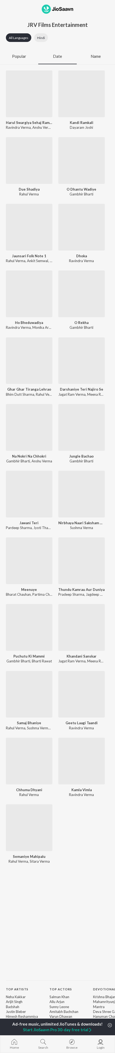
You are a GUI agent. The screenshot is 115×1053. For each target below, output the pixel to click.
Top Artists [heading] (17, 989)
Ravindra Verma (18, 127)
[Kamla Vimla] (81, 761)
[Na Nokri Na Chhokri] (29, 427)
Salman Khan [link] (59, 997)
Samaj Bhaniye (29, 723)
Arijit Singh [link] (14, 1002)
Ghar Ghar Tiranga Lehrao (29, 389)
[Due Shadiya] (29, 160)
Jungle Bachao (81, 456)
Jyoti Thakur (43, 528)
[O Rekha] (81, 293)
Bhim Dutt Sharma (20, 394)
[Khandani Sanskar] (81, 627)
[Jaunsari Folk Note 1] (29, 227)
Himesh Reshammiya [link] (22, 1016)
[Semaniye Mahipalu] (29, 827)
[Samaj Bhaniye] (29, 694)
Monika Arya (42, 327)
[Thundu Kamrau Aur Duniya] (81, 560)
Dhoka (81, 256)
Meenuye (29, 589)
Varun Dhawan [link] (60, 1016)
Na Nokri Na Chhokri (29, 456)
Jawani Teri (29, 523)
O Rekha (81, 322)
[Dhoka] (81, 227)
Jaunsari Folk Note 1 (29, 256)
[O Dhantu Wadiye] (81, 160)
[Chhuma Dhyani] (29, 761)
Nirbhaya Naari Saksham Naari (81, 523)
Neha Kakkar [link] (16, 997)
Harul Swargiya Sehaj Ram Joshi (29, 122)
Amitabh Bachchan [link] (63, 1011)
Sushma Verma (81, 528)
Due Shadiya (29, 189)
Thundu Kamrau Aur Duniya (81, 589)
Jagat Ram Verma (72, 394)
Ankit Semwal (37, 261)
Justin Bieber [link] (16, 1011)
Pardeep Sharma (19, 528)
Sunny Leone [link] (59, 1007)
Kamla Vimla (81, 790)
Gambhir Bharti (81, 194)
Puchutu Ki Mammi (29, 656)
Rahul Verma (29, 194)
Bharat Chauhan (18, 594)
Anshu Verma (42, 127)
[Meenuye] (29, 560)
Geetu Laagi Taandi (82, 723)
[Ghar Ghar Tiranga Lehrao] (29, 360)
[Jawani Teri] (29, 494)
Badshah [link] (12, 1007)
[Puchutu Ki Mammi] (29, 627)
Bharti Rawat (42, 661)
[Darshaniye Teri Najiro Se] (81, 360)
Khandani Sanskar (82, 656)
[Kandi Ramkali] (81, 93)
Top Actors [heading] (60, 989)
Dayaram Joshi (81, 127)
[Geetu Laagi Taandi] (81, 694)
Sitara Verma (40, 861)
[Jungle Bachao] (81, 427)
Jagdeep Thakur (98, 594)
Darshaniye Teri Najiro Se (81, 389)
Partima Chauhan (45, 594)
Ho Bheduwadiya (29, 322)
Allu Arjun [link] (56, 1002)
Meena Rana (96, 394)
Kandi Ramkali (81, 122)
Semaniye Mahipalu (29, 856)
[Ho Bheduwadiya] (29, 293)
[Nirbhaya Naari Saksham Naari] (81, 494)
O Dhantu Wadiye (81, 189)
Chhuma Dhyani (29, 790)
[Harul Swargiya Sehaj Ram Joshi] (29, 93)
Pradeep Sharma (71, 594)
